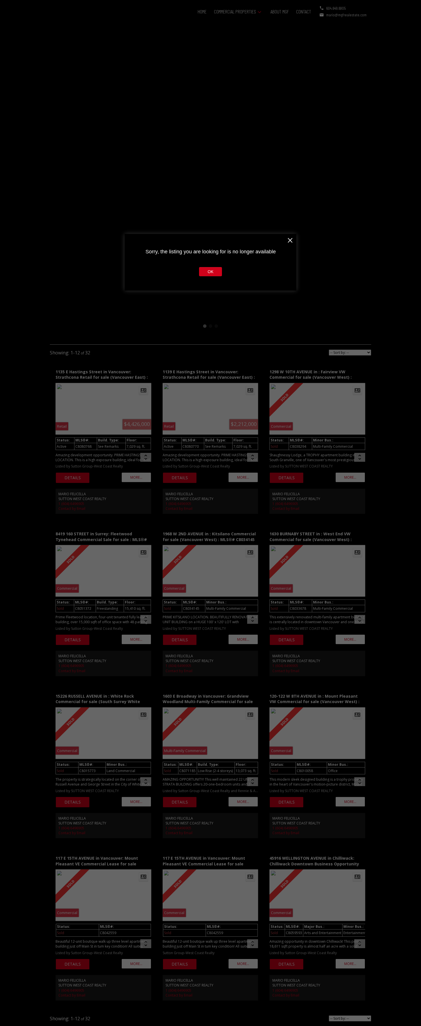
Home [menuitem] (202, 11)
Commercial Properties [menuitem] (235, 11)
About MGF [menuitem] (279, 11)
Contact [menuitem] (303, 11)
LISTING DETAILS (72, 478)
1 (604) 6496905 (71, 503)
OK (210, 271)
